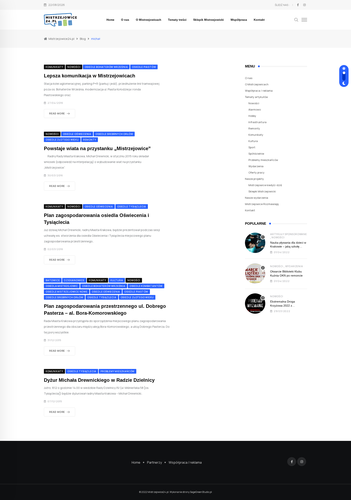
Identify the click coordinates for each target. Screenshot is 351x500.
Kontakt (259, 19)
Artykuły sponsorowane (288, 234)
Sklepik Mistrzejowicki (208, 19)
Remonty (254, 128)
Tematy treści (177, 19)
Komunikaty (255, 135)
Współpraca (239, 19)
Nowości (253, 103)
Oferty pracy (256, 172)
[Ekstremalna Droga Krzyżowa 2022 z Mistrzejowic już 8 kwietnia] (255, 303)
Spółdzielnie (256, 153)
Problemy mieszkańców (263, 160)
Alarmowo (254, 109)
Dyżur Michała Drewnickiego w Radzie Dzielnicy (99, 380)
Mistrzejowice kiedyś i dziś (265, 185)
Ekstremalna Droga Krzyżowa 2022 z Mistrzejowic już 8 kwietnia (287, 305)
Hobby (252, 116)
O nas (125, 19)
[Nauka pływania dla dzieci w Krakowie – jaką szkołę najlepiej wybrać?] (255, 243)
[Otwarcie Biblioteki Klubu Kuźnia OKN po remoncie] (255, 273)
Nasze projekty (254, 179)
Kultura (253, 141)
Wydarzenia (255, 166)
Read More (57, 113)
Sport (251, 147)
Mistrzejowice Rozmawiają (261, 204)
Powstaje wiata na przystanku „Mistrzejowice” (97, 148)
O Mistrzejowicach (148, 19)
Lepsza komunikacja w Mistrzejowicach (89, 75)
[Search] (296, 19)
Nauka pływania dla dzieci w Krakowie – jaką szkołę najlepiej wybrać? (288, 246)
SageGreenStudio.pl (201, 492)
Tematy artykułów (256, 97)
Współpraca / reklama (259, 90)
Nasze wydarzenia (256, 198)
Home (110, 19)
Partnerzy (154, 462)
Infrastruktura (257, 122)
